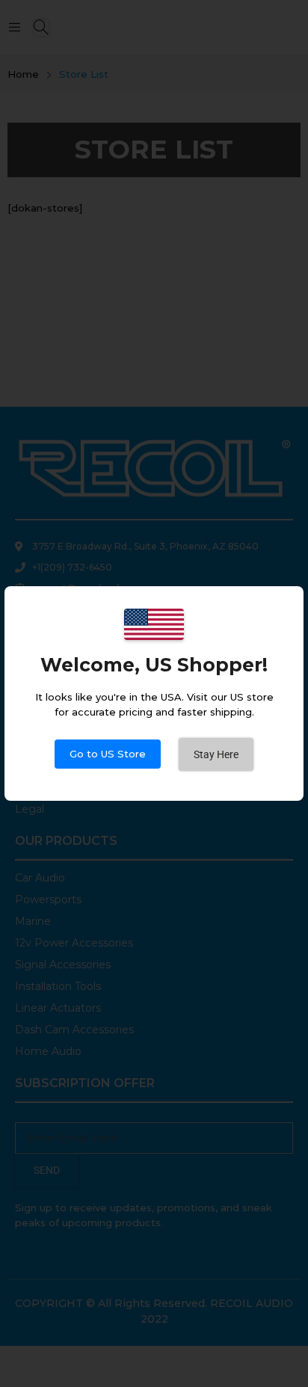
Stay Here (216, 754)
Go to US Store (108, 754)
